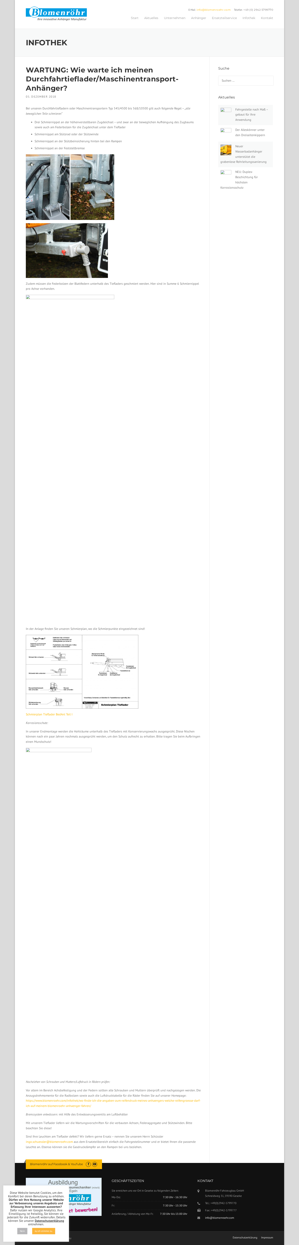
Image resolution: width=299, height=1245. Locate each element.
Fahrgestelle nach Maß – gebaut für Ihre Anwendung (251, 114)
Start (135, 18)
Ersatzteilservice (224, 18)
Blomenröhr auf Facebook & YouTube (56, 1164)
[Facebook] (88, 1164)
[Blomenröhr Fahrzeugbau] (58, 14)
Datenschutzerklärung (245, 1237)
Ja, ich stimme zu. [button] (44, 1231)
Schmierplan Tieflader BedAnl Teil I (49, 714)
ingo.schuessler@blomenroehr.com (49, 1142)
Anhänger (198, 18)
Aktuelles (151, 18)
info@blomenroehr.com (214, 9)
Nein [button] (22, 1231)
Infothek (249, 18)
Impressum (267, 1237)
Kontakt (267, 18)
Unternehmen (174, 18)
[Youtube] (94, 1164)
